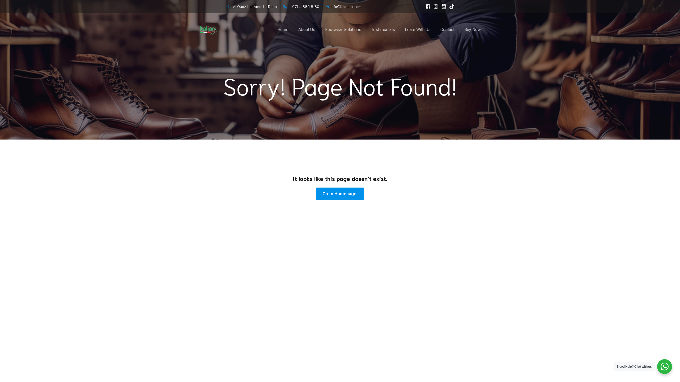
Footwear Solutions (343, 29)
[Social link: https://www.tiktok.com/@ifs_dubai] (450, 7)
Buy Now (472, 29)
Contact (447, 29)
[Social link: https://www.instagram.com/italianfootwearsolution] (435, 7)
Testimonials (383, 29)
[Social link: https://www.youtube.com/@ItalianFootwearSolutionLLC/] (443, 7)
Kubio (407, 237)
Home (282, 29)
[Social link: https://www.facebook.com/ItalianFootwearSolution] (427, 7)
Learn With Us (418, 29)
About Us (306, 29)
